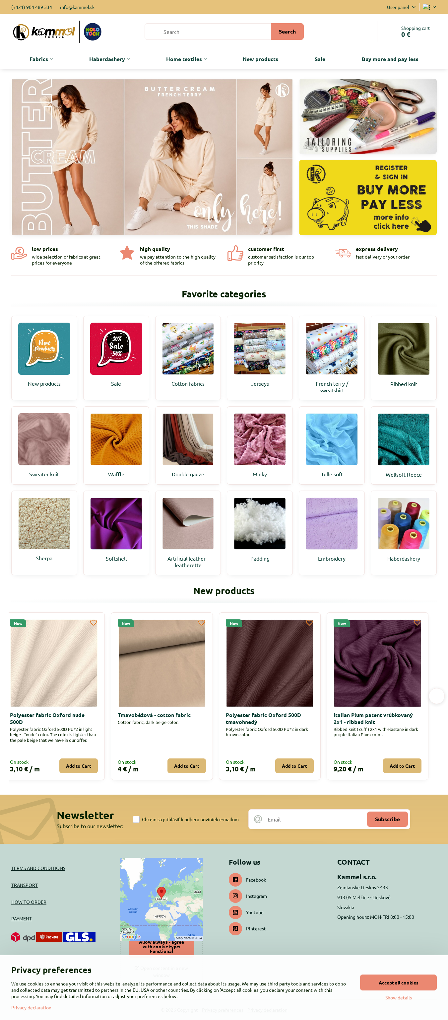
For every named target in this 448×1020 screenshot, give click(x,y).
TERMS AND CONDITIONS (38, 868)
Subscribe (387, 819)
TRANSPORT (24, 885)
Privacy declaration (31, 1007)
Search (287, 31)
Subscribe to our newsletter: (90, 826)
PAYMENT (21, 918)
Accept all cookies (398, 982)
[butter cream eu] (152, 159)
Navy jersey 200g (256, 714)
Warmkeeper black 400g (48, 714)
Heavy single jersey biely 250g (164, 714)
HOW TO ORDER (28, 902)
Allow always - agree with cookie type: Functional (161, 946)
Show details (398, 997)
